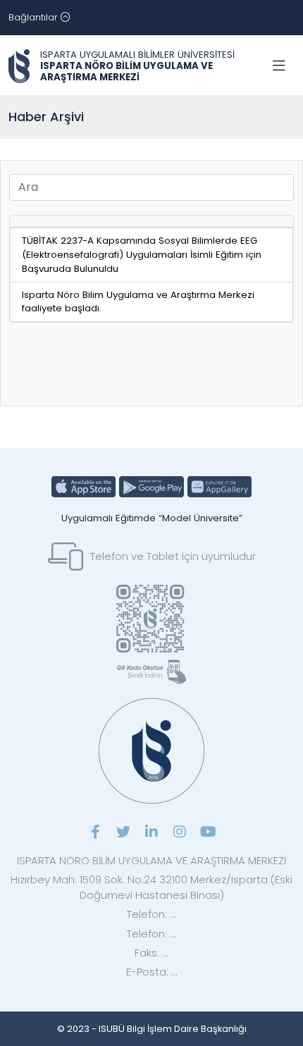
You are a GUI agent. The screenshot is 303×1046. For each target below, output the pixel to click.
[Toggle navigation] (279, 66)
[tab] (151, 222)
